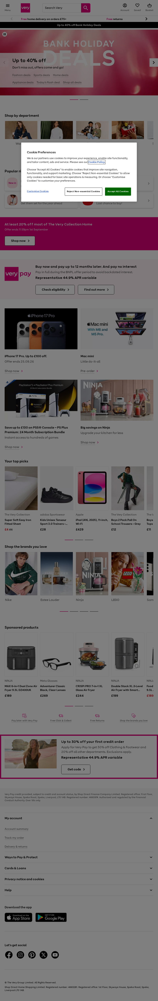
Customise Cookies (38, 191)
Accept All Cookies (118, 191)
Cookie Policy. (96, 162)
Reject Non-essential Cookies (83, 191)
